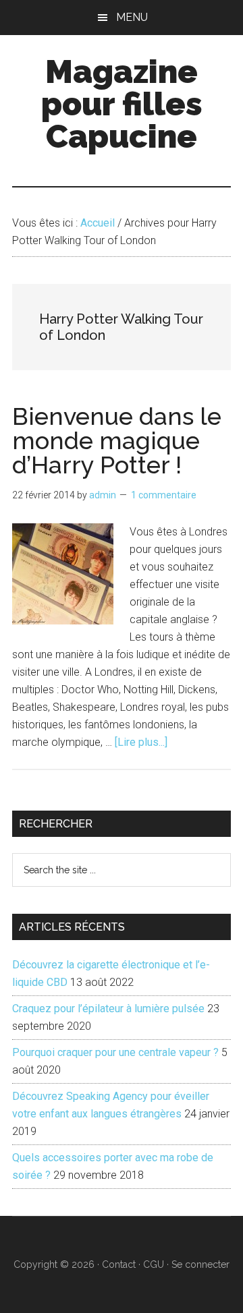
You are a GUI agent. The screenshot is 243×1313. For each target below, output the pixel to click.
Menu (132, 17)
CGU (153, 1264)
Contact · (122, 1264)
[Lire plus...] (141, 742)
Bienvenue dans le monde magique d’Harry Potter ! (116, 440)
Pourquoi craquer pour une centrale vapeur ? (115, 1052)
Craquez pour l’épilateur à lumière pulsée (108, 1008)
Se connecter (200, 1264)
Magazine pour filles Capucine (121, 104)
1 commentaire (163, 495)
